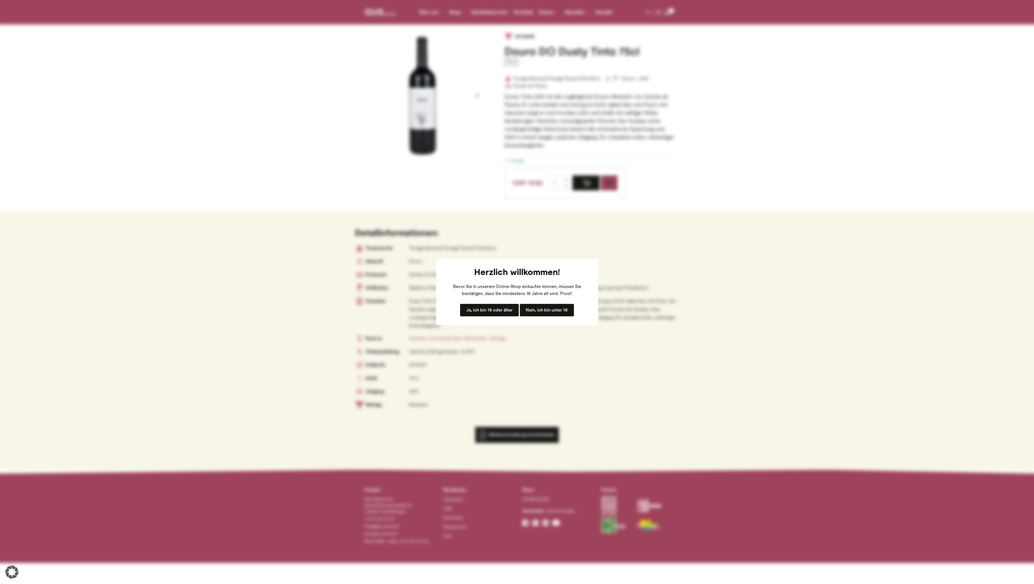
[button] (12, 572)
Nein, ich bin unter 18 (547, 310)
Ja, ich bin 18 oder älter (489, 310)
